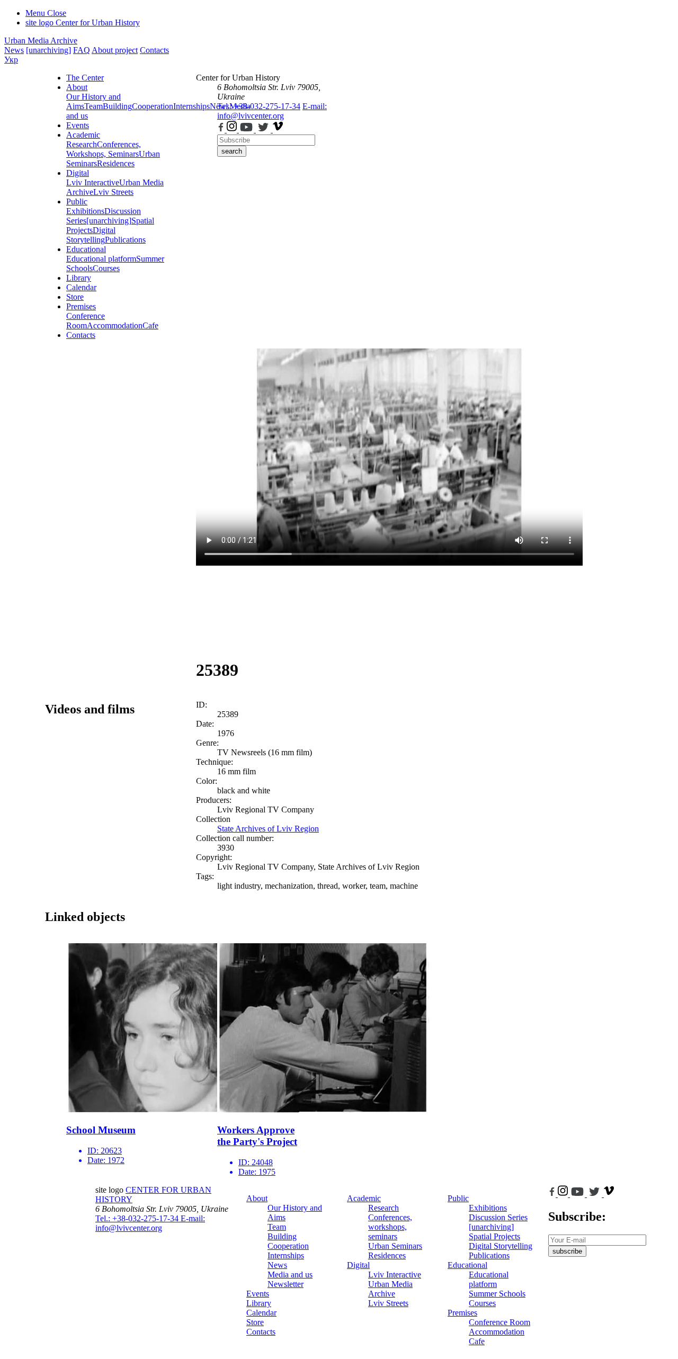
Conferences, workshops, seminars (390, 1227)
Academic (83, 134)
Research (81, 144)
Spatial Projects (494, 1236)
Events (77, 125)
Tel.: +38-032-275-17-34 (258, 106)
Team (93, 106)
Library (78, 277)
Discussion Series (498, 1217)
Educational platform (101, 258)
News (14, 50)
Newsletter (285, 1284)
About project (115, 50)
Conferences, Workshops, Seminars (103, 149)
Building (117, 106)
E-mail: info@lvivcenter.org (272, 111)
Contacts (154, 50)
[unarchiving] (48, 50)
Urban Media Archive (40, 40)
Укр (11, 59)
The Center (85, 77)
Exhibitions (85, 211)
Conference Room (85, 320)
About (76, 87)
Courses (106, 268)
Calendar (81, 287)
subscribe (567, 1251)
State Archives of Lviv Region (268, 828)
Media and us (290, 1274)
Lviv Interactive (92, 182)
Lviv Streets (113, 191)
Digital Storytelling (90, 235)
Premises (81, 306)
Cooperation (152, 106)
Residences (116, 163)
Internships (285, 1255)
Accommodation (114, 325)
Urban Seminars (395, 1245)
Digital (77, 172)
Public (76, 201)
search (231, 151)
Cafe (150, 325)
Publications (125, 239)
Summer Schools (497, 1293)
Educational (86, 249)
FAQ (81, 50)
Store (75, 296)
